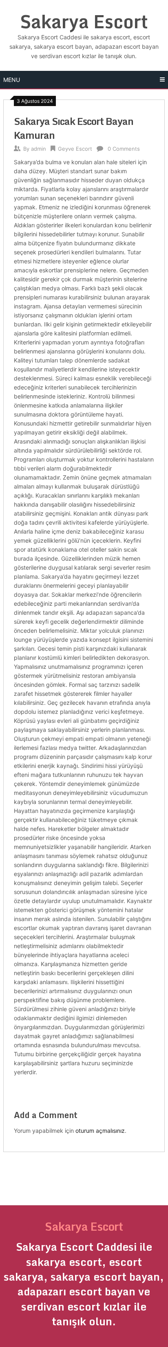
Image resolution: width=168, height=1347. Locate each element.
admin (38, 148)
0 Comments (124, 148)
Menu (11, 79)
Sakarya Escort (84, 21)
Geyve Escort (75, 148)
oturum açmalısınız (100, 1130)
